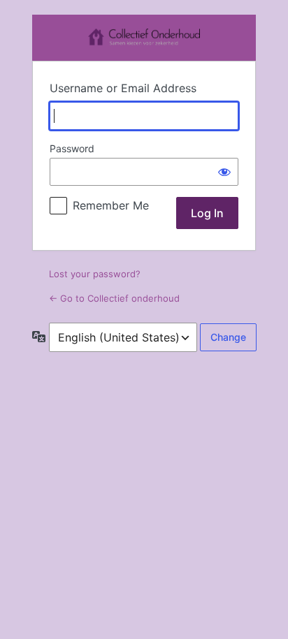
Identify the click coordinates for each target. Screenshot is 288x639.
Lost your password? (95, 273)
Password (72, 148)
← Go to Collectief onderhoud (114, 298)
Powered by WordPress (144, 38)
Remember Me (111, 205)
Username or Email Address (123, 88)
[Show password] (224, 172)
